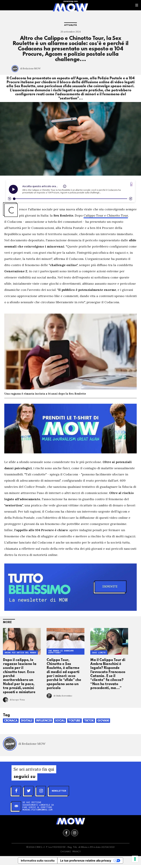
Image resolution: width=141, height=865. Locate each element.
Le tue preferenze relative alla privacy (85, 860)
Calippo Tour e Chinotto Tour (106, 215)
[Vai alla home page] (70, 7)
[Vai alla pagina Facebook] (66, 832)
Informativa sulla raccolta (38, 860)
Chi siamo (65, 852)
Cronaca (11, 720)
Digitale (27, 720)
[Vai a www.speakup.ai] (131, 184)
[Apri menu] (136, 5)
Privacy (76, 852)
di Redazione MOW (30, 68)
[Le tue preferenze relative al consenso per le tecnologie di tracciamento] (135, 859)
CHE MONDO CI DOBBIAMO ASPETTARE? (61, 651)
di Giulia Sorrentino (62, 695)
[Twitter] (29, 791)
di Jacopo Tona (17, 699)
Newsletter (59, 790)
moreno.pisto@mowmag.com (37, 809)
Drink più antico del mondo (20, 652)
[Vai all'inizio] (70, 821)
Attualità (70, 25)
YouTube (74, 720)
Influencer (44, 720)
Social (60, 720)
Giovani (103, 720)
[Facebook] (16, 791)
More (7, 622)
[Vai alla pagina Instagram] (74, 832)
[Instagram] (41, 791)
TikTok (89, 720)
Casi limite (99, 652)
